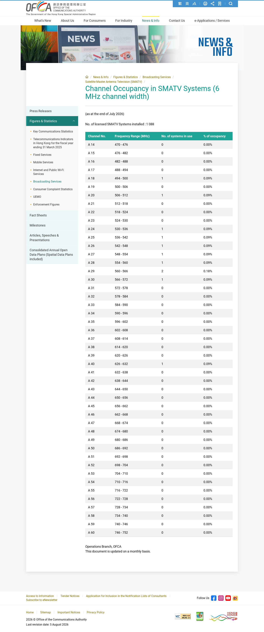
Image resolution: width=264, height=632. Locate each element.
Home (86, 76)
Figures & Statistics (125, 77)
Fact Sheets (38, 215)
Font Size (194, 3)
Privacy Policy (96, 612)
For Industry (123, 20)
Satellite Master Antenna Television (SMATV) (113, 81)
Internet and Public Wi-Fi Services (48, 172)
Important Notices (68, 612)
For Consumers (95, 20)
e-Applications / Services (212, 20)
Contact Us (177, 20)
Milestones (37, 225)
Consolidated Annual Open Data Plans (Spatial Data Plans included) (51, 254)
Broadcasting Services (157, 77)
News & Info (150, 20)
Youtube (228, 598)
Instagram (221, 598)
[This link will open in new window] (183, 616)
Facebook (213, 598)
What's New (42, 20)
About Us (67, 20)
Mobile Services (43, 162)
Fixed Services (42, 154)
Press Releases (41, 111)
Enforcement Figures (46, 204)
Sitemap (45, 612)
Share (212, 3)
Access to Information (40, 596)
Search (230, 3)
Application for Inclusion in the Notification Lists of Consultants (126, 596)
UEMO (37, 196)
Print (205, 3)
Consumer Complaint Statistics (53, 189)
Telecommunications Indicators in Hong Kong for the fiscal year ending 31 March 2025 (53, 143)
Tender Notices (70, 596)
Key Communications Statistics (53, 131)
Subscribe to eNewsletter (41, 600)
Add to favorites (219, 3)
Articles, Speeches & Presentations (44, 237)
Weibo (235, 598)
